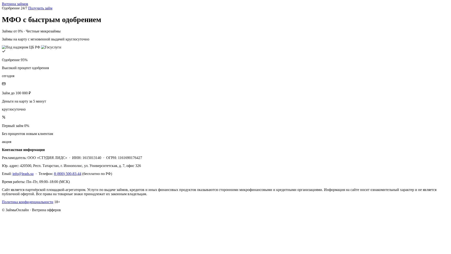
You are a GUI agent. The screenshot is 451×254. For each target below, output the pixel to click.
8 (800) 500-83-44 (67, 174)
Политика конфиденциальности (27, 202)
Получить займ (40, 8)
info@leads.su (23, 174)
